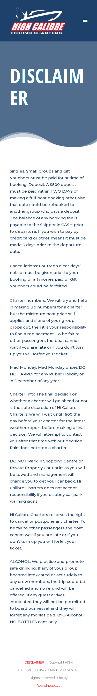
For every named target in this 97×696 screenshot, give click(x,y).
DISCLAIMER (34, 662)
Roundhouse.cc (48, 686)
